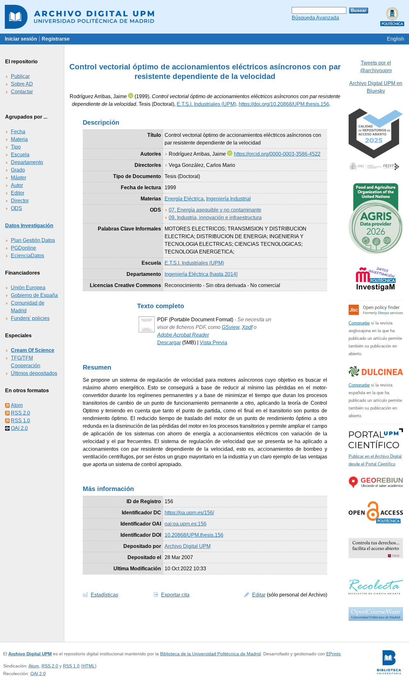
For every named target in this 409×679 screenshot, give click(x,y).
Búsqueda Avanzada (315, 17)
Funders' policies (30, 318)
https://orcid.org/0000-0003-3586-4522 (277, 154)
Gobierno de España (34, 295)
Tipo (16, 147)
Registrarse (56, 39)
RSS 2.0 (20, 413)
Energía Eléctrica (184, 198)
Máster (18, 177)
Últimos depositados (34, 373)
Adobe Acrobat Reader (183, 335)
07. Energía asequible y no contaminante (215, 210)
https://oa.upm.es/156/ (189, 512)
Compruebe (359, 323)
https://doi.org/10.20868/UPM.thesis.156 (284, 104)
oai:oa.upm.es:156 (185, 524)
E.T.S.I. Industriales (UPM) (206, 104)
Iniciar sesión (21, 39)
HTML (88, 665)
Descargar (169, 342)
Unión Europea (28, 287)
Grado (18, 170)
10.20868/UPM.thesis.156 (194, 535)
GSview (230, 327)
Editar (259, 594)
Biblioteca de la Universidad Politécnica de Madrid (210, 653)
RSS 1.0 (20, 420)
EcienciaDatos (27, 255)
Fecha (18, 131)
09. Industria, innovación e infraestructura (215, 217)
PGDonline (23, 248)
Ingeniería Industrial (228, 198)
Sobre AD (22, 84)
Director (20, 200)
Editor (17, 193)
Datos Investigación (29, 225)
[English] (395, 39)
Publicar (20, 76)
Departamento (27, 162)
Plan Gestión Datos (33, 240)
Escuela (20, 154)
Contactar (22, 91)
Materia (19, 139)
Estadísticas (104, 594)
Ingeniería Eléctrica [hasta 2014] (201, 274)
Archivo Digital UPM (30, 653)
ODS (16, 208)
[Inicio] (204, 17)
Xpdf (247, 327)
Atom (17, 405)
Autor (17, 185)
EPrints (333, 653)
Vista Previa (213, 342)
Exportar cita (175, 594)
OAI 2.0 (19, 428)
